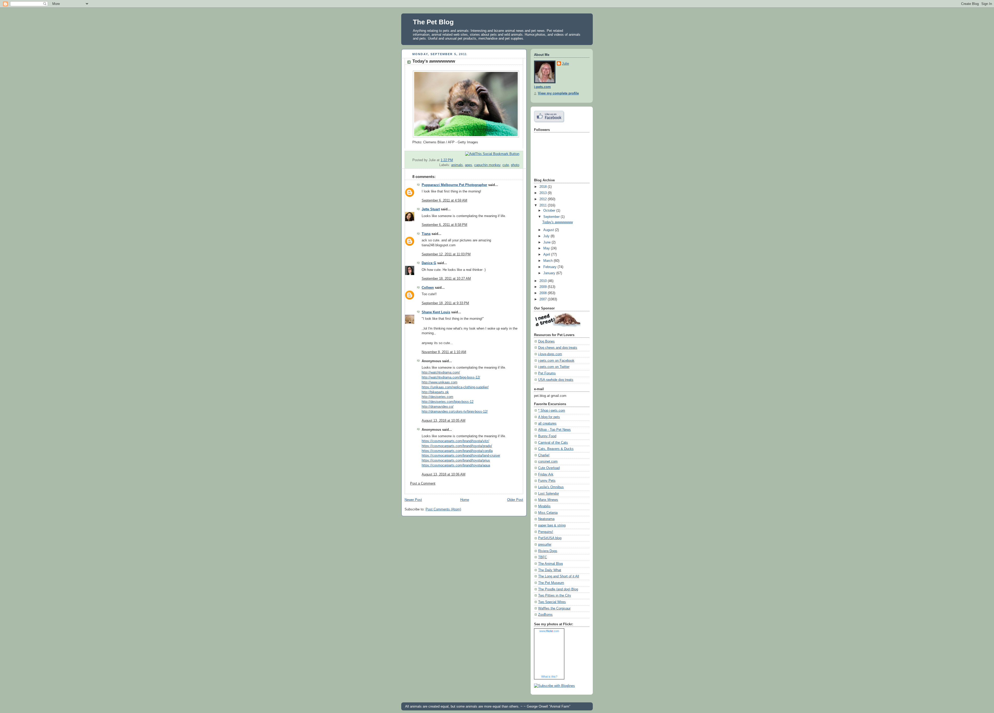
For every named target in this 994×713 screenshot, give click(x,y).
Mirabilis (544, 506)
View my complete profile (558, 93)
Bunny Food (547, 436)
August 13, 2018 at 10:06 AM (443, 474)
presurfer (544, 544)
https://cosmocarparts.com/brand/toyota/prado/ (457, 446)
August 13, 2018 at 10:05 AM (443, 420)
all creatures (547, 423)
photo (515, 165)
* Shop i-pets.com (551, 410)
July (547, 236)
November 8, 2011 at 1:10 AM (444, 352)
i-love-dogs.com (550, 354)
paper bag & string (552, 525)
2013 (543, 193)
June (547, 242)
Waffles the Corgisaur (554, 608)
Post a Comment (422, 483)
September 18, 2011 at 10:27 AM (446, 278)
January (549, 273)
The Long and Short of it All (558, 576)
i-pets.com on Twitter (553, 367)
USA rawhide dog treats (555, 380)
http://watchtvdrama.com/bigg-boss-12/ (451, 377)
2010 (543, 281)
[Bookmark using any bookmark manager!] (492, 154)
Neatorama (546, 519)
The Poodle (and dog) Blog (558, 589)
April (547, 254)
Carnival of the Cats (553, 442)
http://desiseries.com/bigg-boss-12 (447, 402)
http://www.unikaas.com (439, 382)
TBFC (542, 557)
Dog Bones (546, 341)
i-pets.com (542, 87)
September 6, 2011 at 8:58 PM (444, 225)
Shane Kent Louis (436, 312)
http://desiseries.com (437, 397)
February (550, 267)
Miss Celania (548, 513)
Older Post (515, 500)
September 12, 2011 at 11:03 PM (446, 254)
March (548, 261)
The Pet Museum (551, 583)
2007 (543, 299)
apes (468, 165)
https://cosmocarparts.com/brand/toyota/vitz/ (455, 441)
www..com (549, 631)
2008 (543, 293)
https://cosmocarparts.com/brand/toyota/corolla (457, 451)
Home (464, 500)
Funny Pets (547, 480)
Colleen (428, 287)
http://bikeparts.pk (435, 392)
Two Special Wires (552, 602)
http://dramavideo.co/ (438, 407)
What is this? (549, 676)
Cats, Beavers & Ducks (556, 449)
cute (505, 165)
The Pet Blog (433, 22)
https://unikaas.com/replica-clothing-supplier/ (455, 387)
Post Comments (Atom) (443, 509)
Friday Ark (545, 474)
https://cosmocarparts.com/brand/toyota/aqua (456, 465)
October (549, 210)
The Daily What (549, 570)
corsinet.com (548, 461)
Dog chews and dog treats (557, 348)
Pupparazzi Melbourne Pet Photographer (454, 185)
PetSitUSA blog (549, 538)
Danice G (429, 263)
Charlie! (544, 455)
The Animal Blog (550, 564)
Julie (565, 63)
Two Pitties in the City (554, 595)
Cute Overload (549, 468)
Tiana (426, 234)
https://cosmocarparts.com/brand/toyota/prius (456, 460)
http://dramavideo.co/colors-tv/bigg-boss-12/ (455, 411)
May (547, 248)
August (549, 230)
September (552, 217)
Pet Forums (547, 373)
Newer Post (413, 500)
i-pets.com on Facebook (556, 360)
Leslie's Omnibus (551, 487)
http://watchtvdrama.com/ (441, 372)
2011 (543, 205)
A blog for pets (549, 417)
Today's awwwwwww (433, 61)
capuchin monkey (487, 165)
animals (457, 165)
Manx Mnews (548, 500)
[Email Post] (518, 160)
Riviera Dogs (547, 551)
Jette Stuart (431, 209)
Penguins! (545, 532)
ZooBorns (545, 615)
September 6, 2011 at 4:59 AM (444, 200)
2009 (543, 287)
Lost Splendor (548, 493)
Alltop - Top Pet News (554, 430)
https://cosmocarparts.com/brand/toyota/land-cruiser (461, 455)
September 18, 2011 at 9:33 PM (445, 303)
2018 (543, 187)
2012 (543, 199)
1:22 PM (447, 160)
